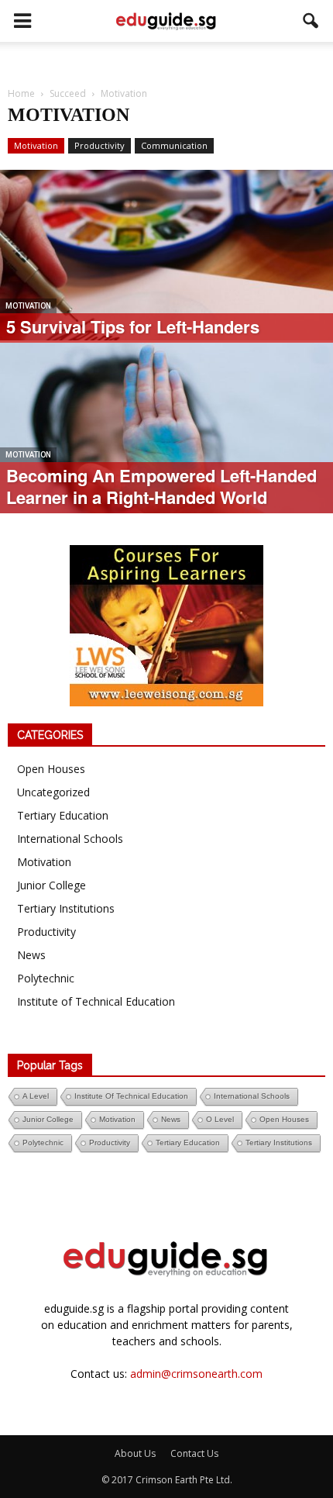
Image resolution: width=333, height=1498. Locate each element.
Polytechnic (45, 978)
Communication (174, 145)
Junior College (51, 885)
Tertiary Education (62, 815)
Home (21, 93)
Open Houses (51, 768)
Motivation (36, 145)
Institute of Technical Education (96, 1001)
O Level (220, 1119)
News (31, 954)
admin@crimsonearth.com (196, 1373)
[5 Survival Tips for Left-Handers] (166, 314)
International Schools (70, 838)
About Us (135, 1453)
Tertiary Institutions (66, 908)
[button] (311, 21)
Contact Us (194, 1453)
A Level (35, 1096)
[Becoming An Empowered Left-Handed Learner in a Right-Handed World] (166, 441)
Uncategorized (53, 792)
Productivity (99, 145)
